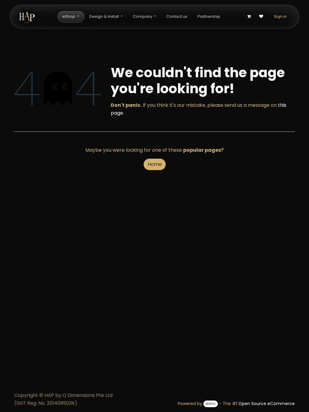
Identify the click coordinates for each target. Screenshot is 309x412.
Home (155, 164)
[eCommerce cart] (249, 16)
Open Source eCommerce (266, 404)
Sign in (280, 16)
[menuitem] (70, 17)
